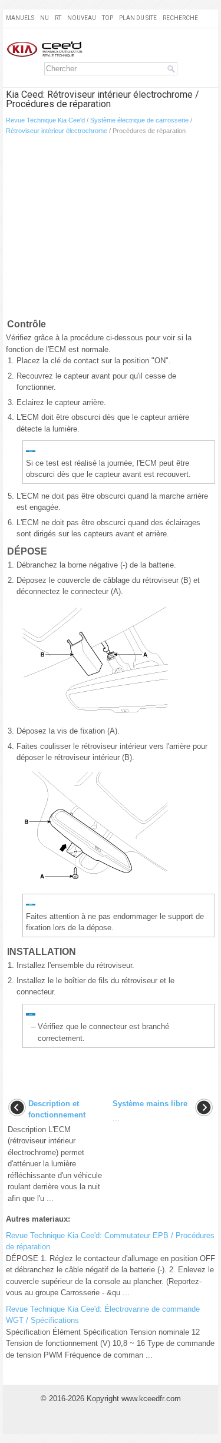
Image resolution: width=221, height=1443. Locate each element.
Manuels (20, 18)
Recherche (180, 18)
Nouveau (81, 18)
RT (58, 18)
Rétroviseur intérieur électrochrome (56, 130)
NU (44, 18)
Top (107, 18)
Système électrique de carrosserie (139, 120)
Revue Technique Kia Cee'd (45, 120)
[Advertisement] (110, 229)
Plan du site (138, 18)
